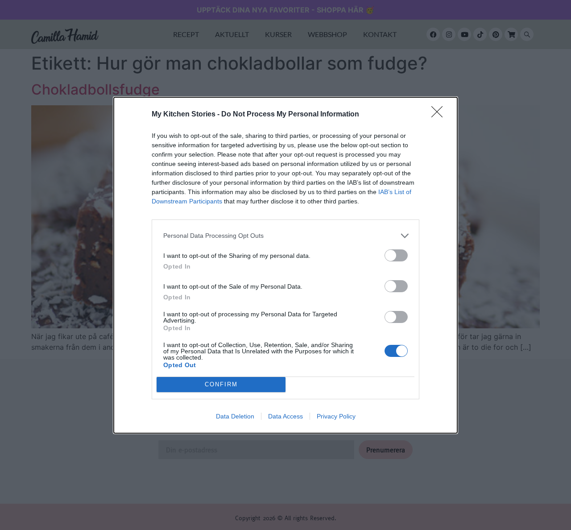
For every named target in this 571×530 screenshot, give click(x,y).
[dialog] (285, 265)
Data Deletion (235, 416)
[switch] (396, 255)
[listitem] (285, 235)
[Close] (439, 114)
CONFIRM (221, 384)
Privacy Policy (336, 416)
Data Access (285, 416)
